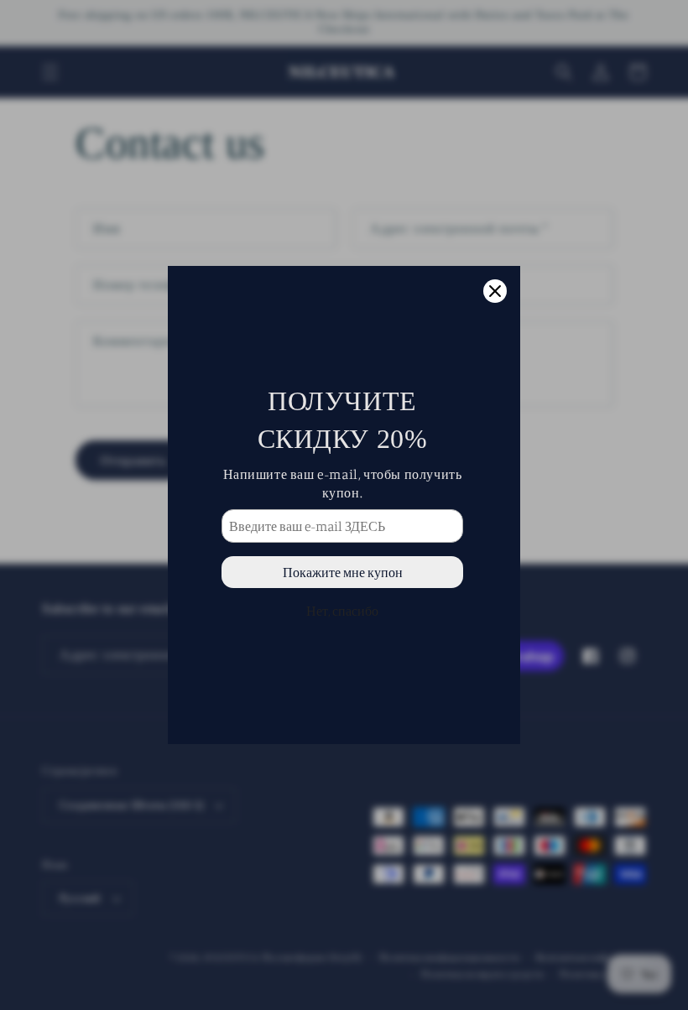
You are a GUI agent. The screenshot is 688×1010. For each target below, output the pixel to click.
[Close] (495, 291)
